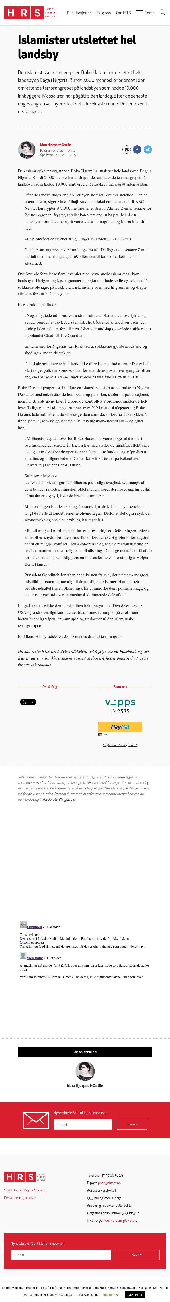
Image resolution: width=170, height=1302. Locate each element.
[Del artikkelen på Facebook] (137, 149)
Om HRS (123, 13)
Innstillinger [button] (111, 1294)
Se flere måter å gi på (118, 744)
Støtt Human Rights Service (24, 1190)
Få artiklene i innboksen (80, 1113)
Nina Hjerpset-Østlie (55, 145)
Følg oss (103, 13)
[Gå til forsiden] (25, 1177)
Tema (150, 13)
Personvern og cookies (20, 1198)
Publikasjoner (79, 13)
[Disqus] (85, 861)
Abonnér (132, 1124)
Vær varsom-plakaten (120, 1221)
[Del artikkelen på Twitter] (148, 149)
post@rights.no (109, 1183)
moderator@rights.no (59, 800)
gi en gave (30, 658)
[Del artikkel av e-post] (126, 149)
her (147, 658)
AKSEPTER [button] (135, 1295)
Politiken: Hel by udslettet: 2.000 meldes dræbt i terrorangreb (70, 636)
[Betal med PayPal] (120, 727)
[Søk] (163, 12)
